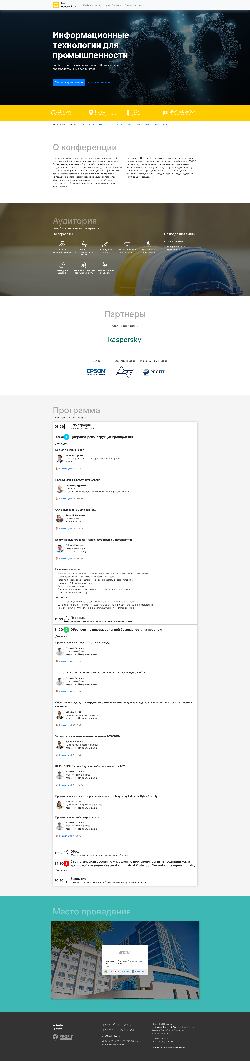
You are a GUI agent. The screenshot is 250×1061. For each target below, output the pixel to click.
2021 (128, 124)
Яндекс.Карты (123, 971)
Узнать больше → (99, 82)
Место (141, 5)
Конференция (90, 5)
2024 (100, 124)
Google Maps (140, 971)
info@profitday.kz (111, 1036)
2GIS (110, 971)
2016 (164, 124)
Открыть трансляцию (69, 82)
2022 (119, 124)
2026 (82, 124)
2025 (91, 124)
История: (64, 124)
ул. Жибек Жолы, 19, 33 (164, 1027)
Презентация (65, 468)
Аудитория (104, 5)
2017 (155, 124)
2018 (146, 124)
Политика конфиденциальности (168, 1047)
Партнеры (117, 5)
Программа (130, 5)
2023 (110, 124)
